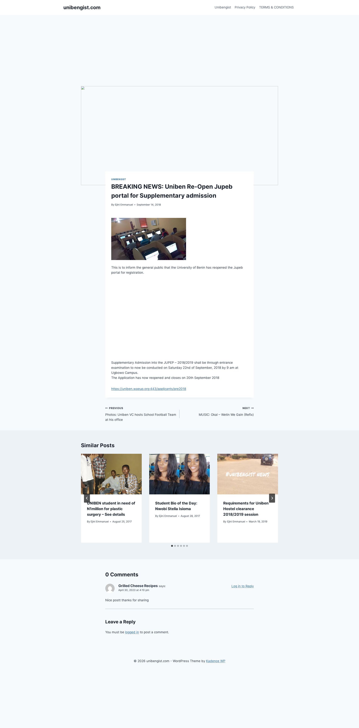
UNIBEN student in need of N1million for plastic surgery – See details (111, 509)
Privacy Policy (245, 7)
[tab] (172, 546)
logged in (132, 632)
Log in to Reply (242, 586)
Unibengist (223, 7)
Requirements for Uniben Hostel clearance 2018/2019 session (246, 509)
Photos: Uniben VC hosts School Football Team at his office (140, 414)
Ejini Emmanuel (124, 204)
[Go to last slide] (87, 498)
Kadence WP (215, 661)
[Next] (272, 498)
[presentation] (111, 474)
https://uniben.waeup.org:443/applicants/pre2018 (148, 389)
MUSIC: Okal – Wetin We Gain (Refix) (226, 412)
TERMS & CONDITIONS (276, 7)
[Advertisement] (179, 43)
